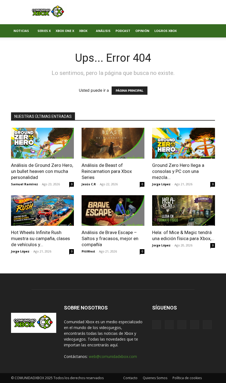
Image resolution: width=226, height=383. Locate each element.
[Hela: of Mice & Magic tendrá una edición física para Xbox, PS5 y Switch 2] (183, 210)
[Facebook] (156, 324)
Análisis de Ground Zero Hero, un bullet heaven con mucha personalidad (42, 171)
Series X (44, 31)
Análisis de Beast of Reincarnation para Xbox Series (107, 171)
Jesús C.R (89, 184)
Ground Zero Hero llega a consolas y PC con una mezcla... (178, 171)
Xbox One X (65, 31)
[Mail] (169, 324)
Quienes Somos (155, 378)
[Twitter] (194, 324)
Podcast (122, 31)
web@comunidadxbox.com (113, 356)
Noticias (21, 31)
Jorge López (161, 184)
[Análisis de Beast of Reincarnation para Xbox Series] (113, 143)
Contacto (130, 378)
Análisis (103, 31)
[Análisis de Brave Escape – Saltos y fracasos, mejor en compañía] (113, 210)
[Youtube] (207, 324)
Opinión (142, 31)
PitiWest (88, 251)
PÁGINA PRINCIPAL (129, 91)
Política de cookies (187, 378)
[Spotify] (181, 324)
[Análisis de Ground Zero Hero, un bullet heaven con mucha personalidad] (42, 143)
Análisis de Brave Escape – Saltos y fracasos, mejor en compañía (110, 238)
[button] (208, 31)
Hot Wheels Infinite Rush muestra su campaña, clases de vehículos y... (40, 238)
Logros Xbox (165, 31)
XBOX (83, 31)
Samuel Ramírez (24, 184)
